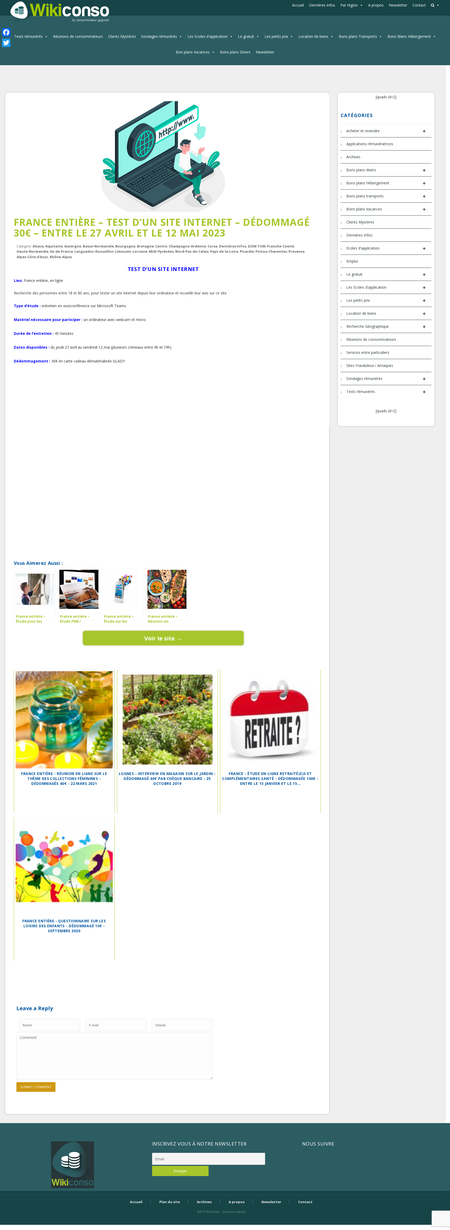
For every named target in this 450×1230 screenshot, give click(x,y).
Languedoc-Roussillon (94, 251)
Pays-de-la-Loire (224, 251)
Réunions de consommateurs (78, 36)
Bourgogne (125, 246)
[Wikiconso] (59, 11)
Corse (212, 246)
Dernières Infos (322, 5)
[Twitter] (6, 43)
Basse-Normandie (98, 246)
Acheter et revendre (386, 131)
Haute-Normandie (32, 251)
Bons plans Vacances (386, 209)
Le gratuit (246, 36)
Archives (353, 156)
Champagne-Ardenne (187, 246)
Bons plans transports (386, 196)
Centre (161, 246)
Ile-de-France (61, 251)
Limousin (123, 251)
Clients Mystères (122, 36)
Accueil (298, 5)
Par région (349, 5)
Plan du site (169, 1201)
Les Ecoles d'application (208, 36)
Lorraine (140, 251)
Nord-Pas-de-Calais (192, 251)
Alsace (38, 246)
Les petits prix (276, 36)
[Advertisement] (163, 389)
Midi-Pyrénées (161, 251)
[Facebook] (6, 32)
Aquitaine (54, 246)
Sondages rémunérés (159, 36)
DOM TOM (257, 246)
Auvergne (72, 246)
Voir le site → (163, 638)
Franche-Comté (280, 246)
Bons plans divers (386, 170)
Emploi (352, 261)
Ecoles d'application (386, 248)
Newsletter (398, 5)
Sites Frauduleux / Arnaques (369, 365)
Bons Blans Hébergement (409, 36)
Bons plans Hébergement (386, 183)
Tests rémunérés (28, 36)
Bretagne (145, 246)
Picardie (247, 251)
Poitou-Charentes (271, 251)
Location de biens (313, 36)
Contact (419, 5)
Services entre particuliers (367, 352)
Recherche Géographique (386, 326)
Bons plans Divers (235, 52)
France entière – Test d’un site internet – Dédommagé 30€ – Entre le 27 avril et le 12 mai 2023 (162, 227)
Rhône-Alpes (61, 257)
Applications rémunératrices (369, 143)
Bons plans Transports (358, 36)
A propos (376, 5)
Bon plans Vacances (193, 52)
